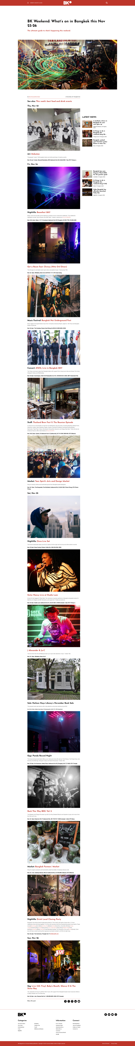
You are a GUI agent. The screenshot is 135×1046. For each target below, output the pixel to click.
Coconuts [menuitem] (58, 1030)
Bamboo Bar (45, 926)
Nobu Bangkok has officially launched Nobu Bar (99, 191)
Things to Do (37, 1025)
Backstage (33, 926)
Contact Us (75, 1028)
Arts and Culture (21, 1023)
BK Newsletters (76, 1023)
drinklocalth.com (54, 934)
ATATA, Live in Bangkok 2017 (49, 368)
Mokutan (35, 154)
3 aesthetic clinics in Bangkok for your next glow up (100, 122)
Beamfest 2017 (43, 212)
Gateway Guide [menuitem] (59, 1025)
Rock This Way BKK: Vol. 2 (39, 811)
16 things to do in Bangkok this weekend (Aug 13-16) (100, 182)
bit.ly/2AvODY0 (50, 430)
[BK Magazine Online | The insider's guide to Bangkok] (68, 3)
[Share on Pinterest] (72, 1001)
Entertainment (21, 1027)
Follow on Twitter (76, 1027)
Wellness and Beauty (38, 1028)
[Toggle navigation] (28, 2)
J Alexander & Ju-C (36, 650)
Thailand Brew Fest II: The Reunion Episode (53, 422)
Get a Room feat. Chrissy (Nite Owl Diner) (47, 267)
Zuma (70, 929)
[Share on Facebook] (65, 1001)
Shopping (36, 1023)
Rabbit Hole (66, 927)
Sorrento (34, 929)
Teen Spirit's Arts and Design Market (52, 481)
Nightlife (20, 1030)
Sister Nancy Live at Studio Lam (42, 595)
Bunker (53, 926)
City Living (20, 1025)
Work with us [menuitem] (59, 1028)
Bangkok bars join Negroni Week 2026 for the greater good (100, 173)
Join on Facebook (77, 1025)
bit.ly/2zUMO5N (66, 217)
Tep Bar (42, 929)
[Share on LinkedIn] (75, 1001)
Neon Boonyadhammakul (34, 96)
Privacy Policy (114, 1043)
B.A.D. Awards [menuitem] (59, 1023)
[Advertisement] (94, 105)
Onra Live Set (43, 541)
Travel (35, 1027)
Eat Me (40, 927)
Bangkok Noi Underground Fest (56, 321)
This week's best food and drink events (54, 101)
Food (19, 1028)
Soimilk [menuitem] (57, 1034)
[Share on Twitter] (69, 1001)
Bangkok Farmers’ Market (47, 867)
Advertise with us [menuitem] (59, 1027)
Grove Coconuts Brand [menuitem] (61, 1032)
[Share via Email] (79, 1001)
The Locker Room (52, 927)
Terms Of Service (105, 1043)
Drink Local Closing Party (49, 919)
